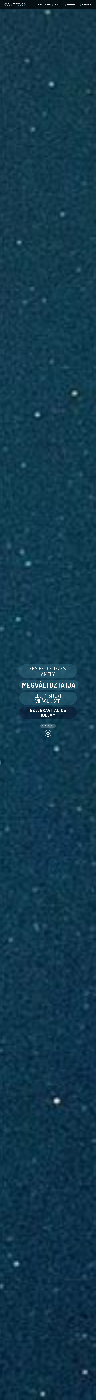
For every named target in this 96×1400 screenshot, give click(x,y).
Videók (48, 5)
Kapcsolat (86, 5)
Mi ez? (40, 5)
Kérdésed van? (73, 5)
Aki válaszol (59, 5)
